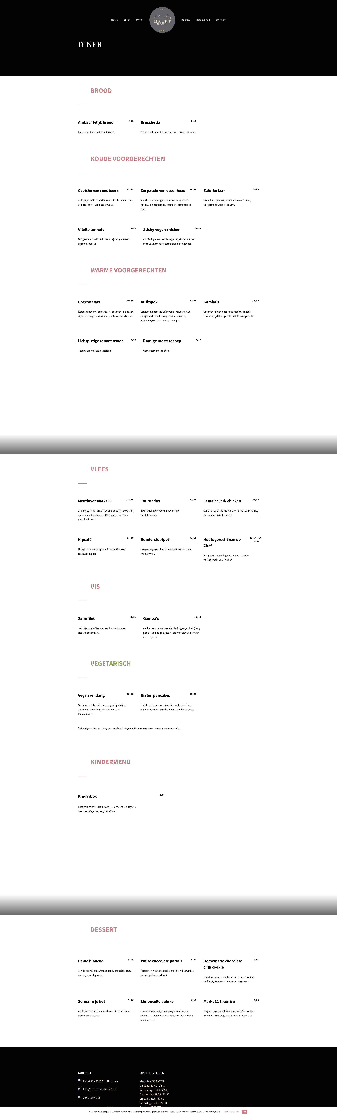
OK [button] (245, 1112)
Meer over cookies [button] (231, 1111)
